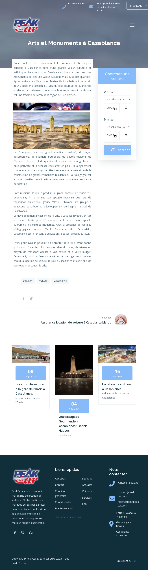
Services (87, 497)
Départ (110, 92)
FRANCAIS (62, 517)
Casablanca (60, 280)
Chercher (122, 150)
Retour (110, 119)
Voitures (87, 491)
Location (28, 280)
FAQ (84, 504)
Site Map (87, 478)
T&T (134, 560)
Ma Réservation (64, 508)
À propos (60, 478)
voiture (43, 280)
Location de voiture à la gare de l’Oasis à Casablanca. (30, 389)
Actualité (87, 485)
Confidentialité (63, 502)
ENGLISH (75, 517)
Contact (59, 485)
